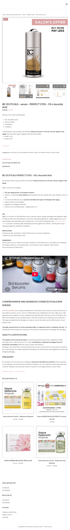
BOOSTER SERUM (22, 152)
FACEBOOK (5, 488)
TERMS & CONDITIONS (9, 512)
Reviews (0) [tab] (6, 166)
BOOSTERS (10, 14)
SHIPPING (5, 517)
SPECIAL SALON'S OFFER (52, 152)
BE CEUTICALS (13, 152)
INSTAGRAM (6, 490)
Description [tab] (6, 159)
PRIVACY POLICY (7, 515)
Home (4, 14)
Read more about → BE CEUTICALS (13, 371)
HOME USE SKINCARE (40, 152)
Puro (50, 526)
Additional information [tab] (11, 163)
